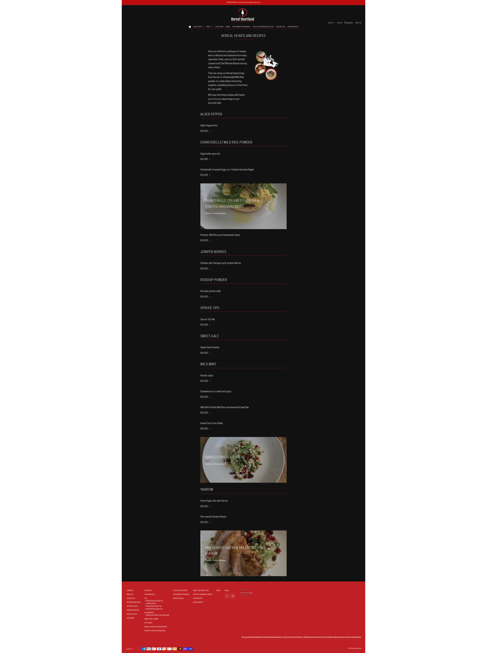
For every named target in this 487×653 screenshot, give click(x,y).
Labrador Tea (151, 603)
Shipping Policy (132, 606)
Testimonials (293, 27)
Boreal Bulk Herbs (151, 619)
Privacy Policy (132, 614)
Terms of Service (133, 610)
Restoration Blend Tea (154, 609)
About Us (130, 594)
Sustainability (198, 602)
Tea (145, 598)
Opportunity (197, 598)
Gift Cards (148, 623)
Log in (339, 23)
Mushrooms (149, 612)
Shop (208, 27)
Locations (219, 27)
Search (350, 23)
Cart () (358, 23)
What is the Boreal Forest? (203, 594)
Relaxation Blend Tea (154, 606)
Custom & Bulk (178, 598)
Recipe (204, 131)
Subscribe (130, 618)
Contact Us (280, 27)
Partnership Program (241, 27)
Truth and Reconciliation (263, 27)
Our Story (197, 27)
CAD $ (330, 23)
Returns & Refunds (134, 602)
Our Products (149, 594)
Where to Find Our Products (154, 631)
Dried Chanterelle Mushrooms (157, 615)
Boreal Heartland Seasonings (155, 627)
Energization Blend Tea (154, 601)
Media (228, 27)
